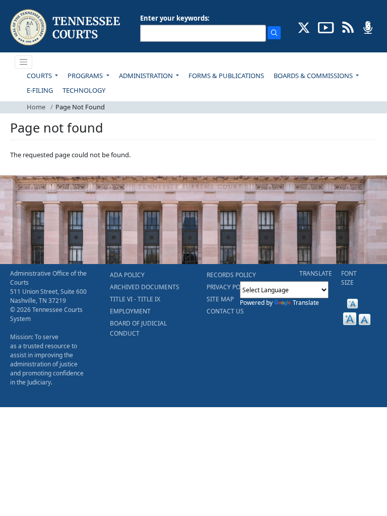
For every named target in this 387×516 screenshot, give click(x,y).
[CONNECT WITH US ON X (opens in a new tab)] (304, 26)
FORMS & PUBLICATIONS (226, 75)
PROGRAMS (86, 75)
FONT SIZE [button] (349, 278)
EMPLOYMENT (130, 311)
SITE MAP (220, 299)
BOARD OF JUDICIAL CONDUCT (138, 328)
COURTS (40, 75)
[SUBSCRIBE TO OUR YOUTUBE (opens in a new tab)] (326, 26)
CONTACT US (225, 311)
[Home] (66, 27)
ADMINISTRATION (146, 75)
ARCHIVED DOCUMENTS (144, 287)
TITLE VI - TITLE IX (135, 299)
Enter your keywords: (175, 18)
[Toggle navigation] (24, 62)
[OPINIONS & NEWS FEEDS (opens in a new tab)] (348, 26)
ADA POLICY (127, 275)
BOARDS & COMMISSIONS (314, 75)
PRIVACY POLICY (230, 287)
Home (36, 106)
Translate (306, 302)
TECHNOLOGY (83, 90)
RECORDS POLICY (231, 275)
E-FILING (40, 90)
